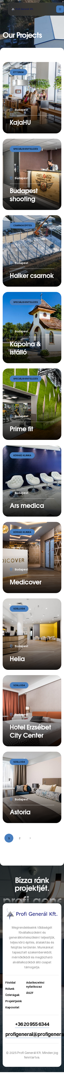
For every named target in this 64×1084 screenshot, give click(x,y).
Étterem (18, 72)
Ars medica (27, 505)
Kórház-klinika (22, 455)
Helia (17, 658)
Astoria (20, 812)
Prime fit (21, 428)
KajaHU (20, 122)
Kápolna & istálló (25, 348)
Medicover (25, 582)
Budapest (21, 109)
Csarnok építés (22, 225)
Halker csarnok (32, 275)
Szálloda (19, 608)
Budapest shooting (24, 194)
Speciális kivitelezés (25, 149)
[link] (32, 966)
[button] (32, 1024)
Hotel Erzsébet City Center (30, 731)
